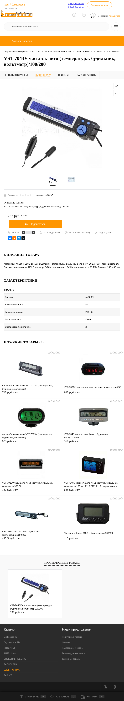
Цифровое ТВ (10, 637)
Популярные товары (72, 637)
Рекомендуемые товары (73, 653)
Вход (6, 4)
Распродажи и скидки (72, 648)
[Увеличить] (62, 127)
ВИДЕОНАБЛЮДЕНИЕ (15, 659)
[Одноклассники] (14, 238)
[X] (23, 238)
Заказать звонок (99, 5)
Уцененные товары (71, 659)
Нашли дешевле (52, 232)
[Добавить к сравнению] (116, 93)
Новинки (66, 642)
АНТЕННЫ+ (10, 653)
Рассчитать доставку (79, 232)
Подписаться (38, 224)
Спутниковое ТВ (12, 642)
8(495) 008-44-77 (76, 3)
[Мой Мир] (19, 238)
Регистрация (18, 4)
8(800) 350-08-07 (76, 7)
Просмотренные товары (62, 562)
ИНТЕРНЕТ (9, 648)
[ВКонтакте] (10, 238)
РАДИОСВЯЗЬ (11, 664)
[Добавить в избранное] (116, 86)
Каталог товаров (21, 41)
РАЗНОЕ (8, 675)
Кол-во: (16, 232)
